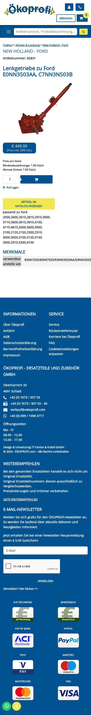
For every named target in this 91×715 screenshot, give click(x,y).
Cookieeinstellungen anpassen (64, 351)
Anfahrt (9, 331)
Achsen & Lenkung (27, 45)
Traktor (8, 45)
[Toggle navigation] (8, 31)
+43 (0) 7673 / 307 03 (25, 397)
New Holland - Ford (55, 45)
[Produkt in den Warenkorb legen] (36, 179)
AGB (6, 337)
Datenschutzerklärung (19, 343)
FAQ (52, 343)
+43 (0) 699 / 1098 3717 (27, 416)
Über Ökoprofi (13, 324)
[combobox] (45, 31)
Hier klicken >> (28, 589)
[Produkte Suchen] (83, 32)
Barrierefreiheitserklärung (22, 349)
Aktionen (65, 18)
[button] (82, 18)
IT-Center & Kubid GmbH (48, 447)
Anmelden (45, 581)
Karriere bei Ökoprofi (64, 337)
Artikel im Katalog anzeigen (28, 204)
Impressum (11, 355)
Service (54, 324)
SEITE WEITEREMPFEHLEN (20, 499)
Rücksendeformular (63, 331)
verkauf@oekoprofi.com (28, 410)
